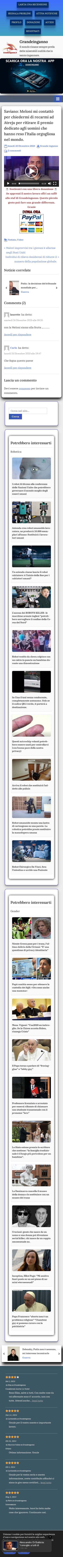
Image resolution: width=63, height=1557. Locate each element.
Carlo (13, 347)
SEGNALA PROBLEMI (19, 13)
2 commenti (14, 151)
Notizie (12, 239)
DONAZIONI (33, 22)
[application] (31, 171)
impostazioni (10, 1545)
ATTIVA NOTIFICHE (46, 13)
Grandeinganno (34, 41)
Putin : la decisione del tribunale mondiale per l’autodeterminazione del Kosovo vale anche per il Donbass (39, 285)
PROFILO (16, 22)
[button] (31, 171)
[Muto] (49, 183)
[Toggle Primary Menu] (57, 98)
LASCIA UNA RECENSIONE (32, 4)
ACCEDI (49, 22)
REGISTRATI (32, 31)
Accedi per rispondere (17, 334)
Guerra (25, 291)
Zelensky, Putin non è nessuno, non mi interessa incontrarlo (41, 1351)
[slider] (29, 183)
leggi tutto (37, 1400)
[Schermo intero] (54, 183)
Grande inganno (49, 145)
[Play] (8, 183)
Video (20, 239)
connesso (24, 388)
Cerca (15, 416)
